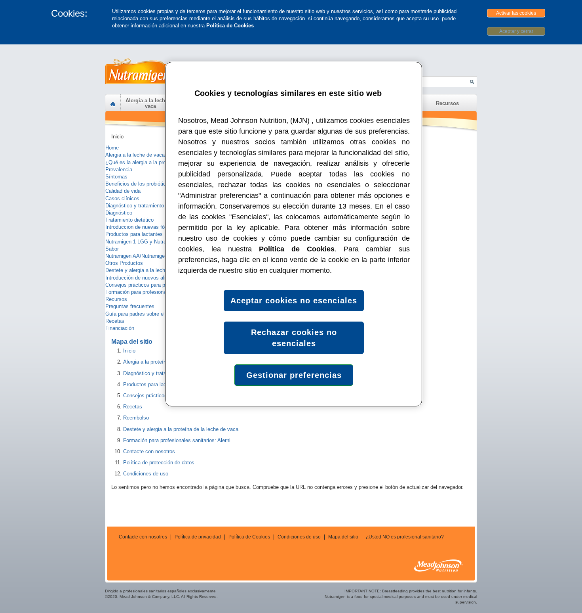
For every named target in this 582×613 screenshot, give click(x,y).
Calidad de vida (123, 191)
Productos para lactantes (134, 234)
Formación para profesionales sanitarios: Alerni (159, 292)
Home (112, 148)
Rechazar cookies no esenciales (294, 338)
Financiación (119, 328)
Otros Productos (124, 263)
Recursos (116, 299)
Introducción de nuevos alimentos (144, 278)
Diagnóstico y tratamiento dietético (145, 206)
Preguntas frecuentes (129, 306)
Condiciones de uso (299, 537)
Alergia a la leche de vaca (135, 155)
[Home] (112, 104)
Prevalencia (118, 169)
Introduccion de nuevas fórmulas (142, 227)
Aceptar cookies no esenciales (293, 300)
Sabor (112, 249)
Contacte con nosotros (143, 537)
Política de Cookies (230, 26)
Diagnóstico (118, 213)
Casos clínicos (122, 198)
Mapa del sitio (343, 537)
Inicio (117, 137)
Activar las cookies (516, 13)
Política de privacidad (198, 537)
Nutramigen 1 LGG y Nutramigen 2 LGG (151, 242)
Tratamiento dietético (129, 220)
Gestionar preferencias (294, 375)
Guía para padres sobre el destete (144, 314)
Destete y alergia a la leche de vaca (146, 270)
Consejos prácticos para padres (141, 285)
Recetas (114, 321)
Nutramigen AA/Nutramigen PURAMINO (151, 256)
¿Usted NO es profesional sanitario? (405, 537)
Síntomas (116, 177)
